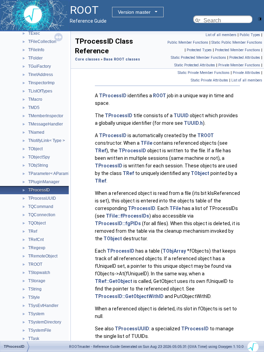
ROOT (159, 95)
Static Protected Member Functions (198, 57)
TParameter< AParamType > (54, 173)
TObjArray (174, 251)
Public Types (250, 35)
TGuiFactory (39, 66)
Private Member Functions (239, 65)
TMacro (35, 99)
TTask (33, 338)
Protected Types (199, 50)
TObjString (38, 165)
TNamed (36, 132)
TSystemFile (39, 330)
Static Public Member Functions (236, 42)
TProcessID (39, 190)
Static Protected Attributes (194, 65)
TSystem (36, 313)
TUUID (181, 115)
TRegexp (36, 247)
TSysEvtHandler (43, 305)
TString (35, 289)
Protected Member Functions (237, 50)
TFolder (35, 58)
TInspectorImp (41, 82)
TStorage (36, 280)
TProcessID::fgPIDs (118, 223)
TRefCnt (36, 239)
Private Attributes (246, 72)
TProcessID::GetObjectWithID (129, 296)
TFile (146, 143)
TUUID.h (193, 123)
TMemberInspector (45, 115)
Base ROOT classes (121, 59)
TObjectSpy (39, 157)
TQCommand (40, 206)
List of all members (221, 35)
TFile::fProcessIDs (127, 216)
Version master (134, 12)
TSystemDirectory (44, 322)
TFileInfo (36, 49)
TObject (35, 148)
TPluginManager (43, 181)
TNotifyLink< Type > (46, 140)
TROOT (35, 264)
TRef (32, 231)
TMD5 (34, 107)
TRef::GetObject (113, 281)
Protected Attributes (244, 57)
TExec (34, 33)
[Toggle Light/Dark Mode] (259, 18)
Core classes (87, 59)
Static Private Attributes (209, 80)
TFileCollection (42, 41)
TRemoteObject (42, 256)
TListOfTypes (40, 91)
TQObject (37, 223)
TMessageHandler (45, 124)
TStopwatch (39, 272)
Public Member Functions (187, 42)
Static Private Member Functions (204, 72)
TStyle (34, 297)
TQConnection (41, 214)
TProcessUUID (42, 198)
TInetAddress (40, 74)
